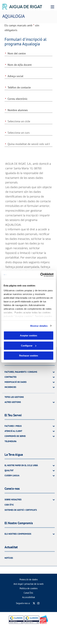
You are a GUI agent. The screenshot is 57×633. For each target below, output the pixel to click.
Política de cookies (29, 588)
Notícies (9, 558)
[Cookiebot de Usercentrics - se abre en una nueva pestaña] (41, 275)
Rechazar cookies (28, 355)
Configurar (27, 345)
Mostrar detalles (39, 325)
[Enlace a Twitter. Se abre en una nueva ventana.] (34, 603)
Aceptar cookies (28, 335)
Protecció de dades (28, 579)
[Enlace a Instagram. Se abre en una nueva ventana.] (38, 603)
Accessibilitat (28, 597)
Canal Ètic (28, 592)
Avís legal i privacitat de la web (28, 583)
